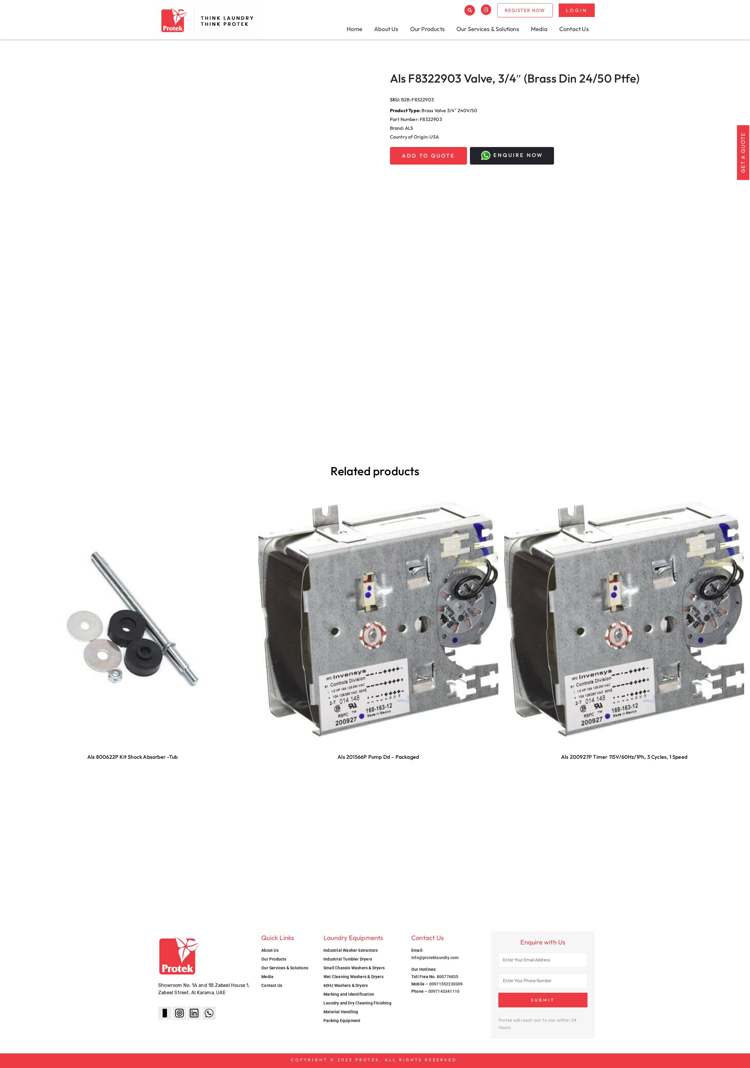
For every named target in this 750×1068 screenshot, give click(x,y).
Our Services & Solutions (487, 29)
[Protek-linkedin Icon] (194, 1013)
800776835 (447, 976)
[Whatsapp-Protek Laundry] (209, 1013)
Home (354, 29)
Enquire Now (518, 154)
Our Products (427, 29)
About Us (386, 29)
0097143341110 (444, 991)
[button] (469, 10)
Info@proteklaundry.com (434, 957)
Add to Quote (428, 155)
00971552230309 (446, 984)
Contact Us (574, 29)
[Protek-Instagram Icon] (179, 1013)
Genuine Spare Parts (38, 65)
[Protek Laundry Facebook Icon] (164, 1013)
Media (539, 29)
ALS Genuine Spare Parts (84, 65)
